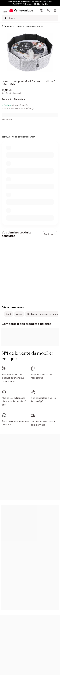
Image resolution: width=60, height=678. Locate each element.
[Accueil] (2, 26)
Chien (18, 26)
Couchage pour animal (32, 26)
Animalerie (9, 26)
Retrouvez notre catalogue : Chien (18, 136)
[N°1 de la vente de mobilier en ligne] (21, 10)
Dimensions (19, 99)
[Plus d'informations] (33, 108)
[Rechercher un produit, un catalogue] (5, 18)
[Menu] (5, 9)
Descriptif (6, 99)
